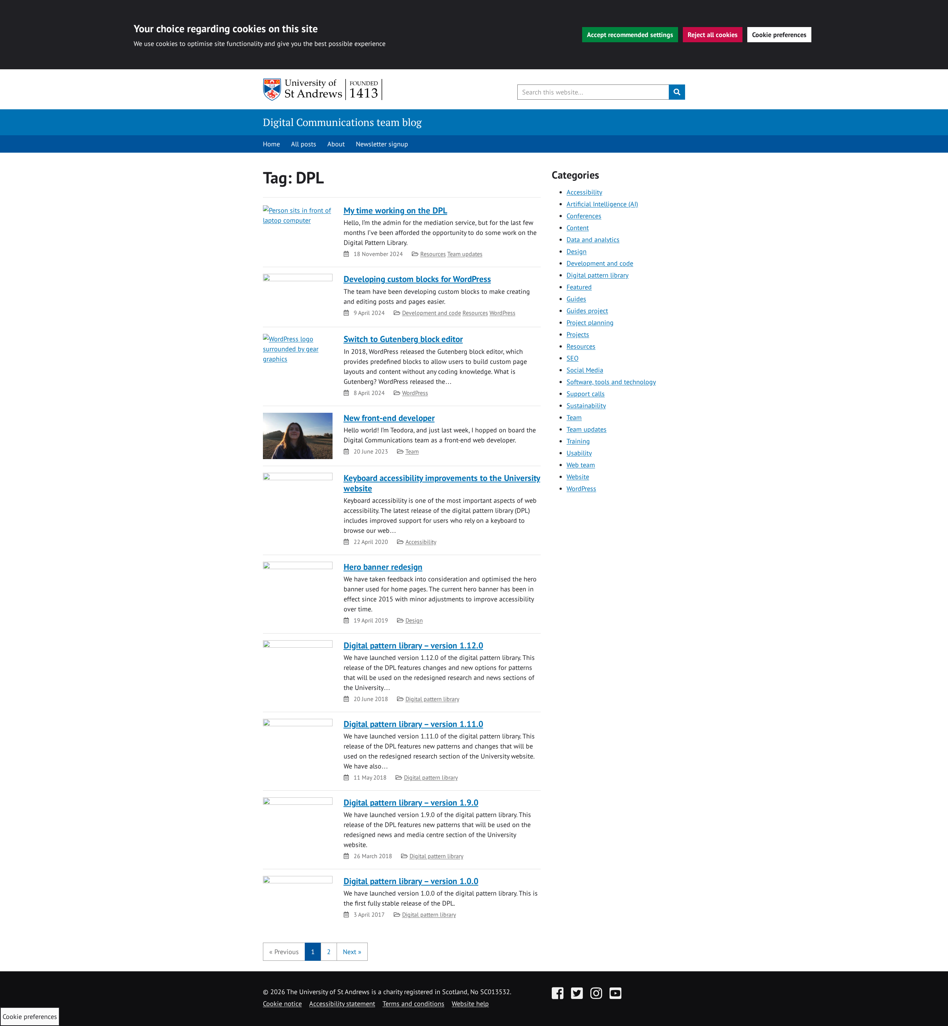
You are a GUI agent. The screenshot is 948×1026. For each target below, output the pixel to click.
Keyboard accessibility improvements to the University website (442, 483)
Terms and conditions (413, 1003)
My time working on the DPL (395, 210)
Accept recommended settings (630, 34)
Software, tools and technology (611, 382)
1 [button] (313, 951)
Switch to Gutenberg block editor (403, 338)
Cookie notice (282, 1003)
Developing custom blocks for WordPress (417, 278)
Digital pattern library (432, 699)
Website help (470, 1003)
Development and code (431, 312)
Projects (578, 334)
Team (412, 451)
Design (414, 620)
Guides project (587, 310)
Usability (579, 453)
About (336, 144)
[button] (284, 952)
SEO (572, 358)
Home (271, 144)
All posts (303, 144)
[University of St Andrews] (323, 90)
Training (578, 441)
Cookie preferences (779, 34)
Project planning (590, 322)
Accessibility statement (342, 1003)
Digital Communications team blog (342, 122)
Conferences (584, 216)
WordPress (502, 312)
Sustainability (586, 405)
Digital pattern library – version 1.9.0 (411, 802)
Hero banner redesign (383, 566)
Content (578, 227)
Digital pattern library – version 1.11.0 (413, 723)
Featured (579, 287)
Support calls (586, 393)
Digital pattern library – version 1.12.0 (413, 645)
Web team (581, 465)
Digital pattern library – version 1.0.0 (411, 881)
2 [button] (329, 951)
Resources (433, 254)
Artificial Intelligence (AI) (602, 204)
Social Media (585, 370)
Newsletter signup (382, 144)
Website (578, 476)
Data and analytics (593, 239)
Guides (576, 299)
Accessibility (420, 541)
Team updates (465, 254)
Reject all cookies (713, 34)
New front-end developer (389, 417)
